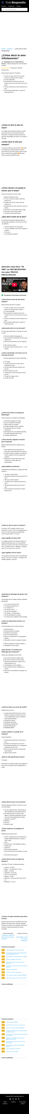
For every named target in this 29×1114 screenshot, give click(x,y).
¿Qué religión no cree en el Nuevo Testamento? (22, 938)
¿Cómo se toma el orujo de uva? (13, 972)
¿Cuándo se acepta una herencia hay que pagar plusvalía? (7, 937)
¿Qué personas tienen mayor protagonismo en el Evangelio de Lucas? (16, 953)
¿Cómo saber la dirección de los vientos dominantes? (15, 1042)
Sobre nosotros (5, 1102)
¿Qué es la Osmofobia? (11, 969)
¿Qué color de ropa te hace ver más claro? (16, 978)
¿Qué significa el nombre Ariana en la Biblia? (16, 956)
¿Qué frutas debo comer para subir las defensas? (15, 963)
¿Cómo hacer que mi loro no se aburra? (15, 1025)
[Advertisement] (14, 29)
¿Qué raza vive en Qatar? (12, 1051)
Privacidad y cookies (22, 1102)
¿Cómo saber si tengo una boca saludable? (16, 975)
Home (3, 49)
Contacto (13, 1102)
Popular (19, 6)
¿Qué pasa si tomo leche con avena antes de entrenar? (16, 966)
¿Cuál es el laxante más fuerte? (13, 959)
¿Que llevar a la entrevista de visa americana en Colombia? (16, 1035)
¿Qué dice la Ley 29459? (12, 1022)
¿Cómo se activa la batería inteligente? (15, 1027)
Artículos (3, 6)
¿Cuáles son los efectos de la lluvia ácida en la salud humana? (16, 1031)
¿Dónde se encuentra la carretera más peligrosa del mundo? (15, 1038)
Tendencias (11, 6)
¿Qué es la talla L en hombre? (13, 1048)
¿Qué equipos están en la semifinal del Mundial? (15, 1045)
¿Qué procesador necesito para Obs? (15, 950)
